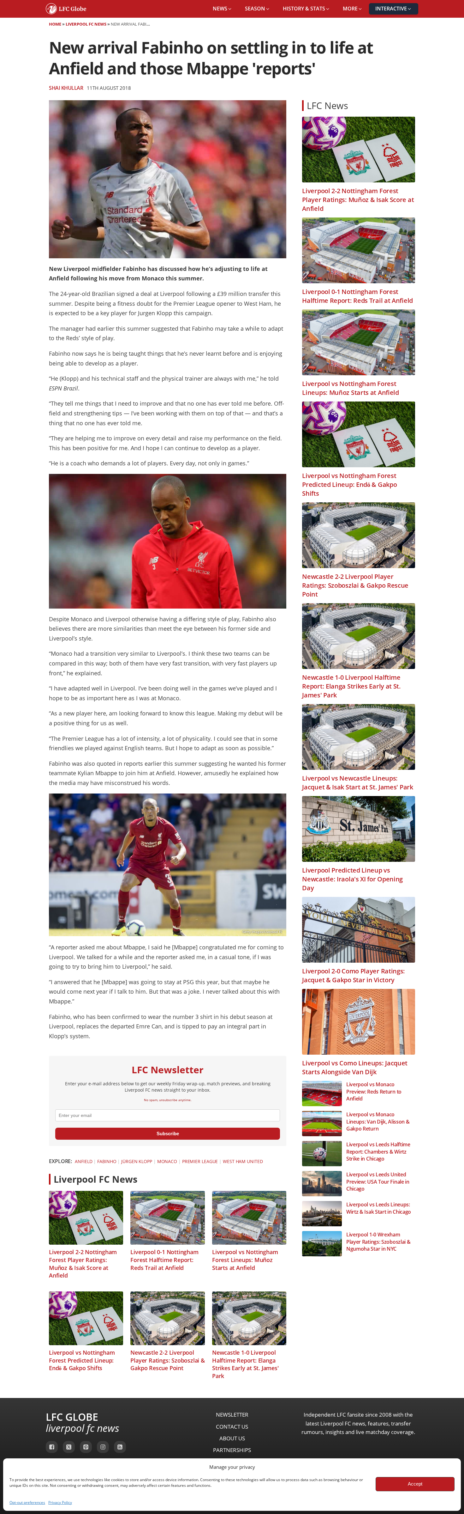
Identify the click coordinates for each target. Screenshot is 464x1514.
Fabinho (106, 1161)
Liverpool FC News (86, 24)
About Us (232, 1438)
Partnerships (232, 1450)
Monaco (167, 1161)
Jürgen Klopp (136, 1161)
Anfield (83, 1161)
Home (55, 24)
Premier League (200, 1161)
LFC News (327, 105)
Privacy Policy (60, 1502)
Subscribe (168, 1133)
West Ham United (243, 1161)
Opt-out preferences (27, 1502)
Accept (415, 1483)
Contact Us (232, 1426)
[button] (222, 9)
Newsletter (232, 1414)
